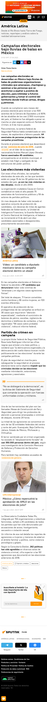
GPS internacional (12, 494)
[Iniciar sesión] (33, 17)
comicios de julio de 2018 (20, 146)
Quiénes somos (7, 659)
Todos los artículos (6, 71)
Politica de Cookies (26, 666)
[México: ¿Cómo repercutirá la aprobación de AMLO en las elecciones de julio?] (23, 477)
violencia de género (11, 457)
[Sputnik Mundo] (7, 18)
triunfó (5, 149)
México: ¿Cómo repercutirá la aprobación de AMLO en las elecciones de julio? (20, 501)
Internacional (23, 639)
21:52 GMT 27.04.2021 (9, 57)
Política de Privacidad (9, 666)
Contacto (22, 662)
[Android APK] (8, 679)
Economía (36, 639)
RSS (27, 669)
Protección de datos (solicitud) (13, 669)
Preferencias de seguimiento (12, 672)
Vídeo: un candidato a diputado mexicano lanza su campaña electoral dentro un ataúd (21, 267)
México (4, 568)
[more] (43, 275)
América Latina (10, 260)
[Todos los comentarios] (3, 698)
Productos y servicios (9, 662)
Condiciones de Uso (22, 659)
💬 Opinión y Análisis (22, 563)
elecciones (35, 563)
